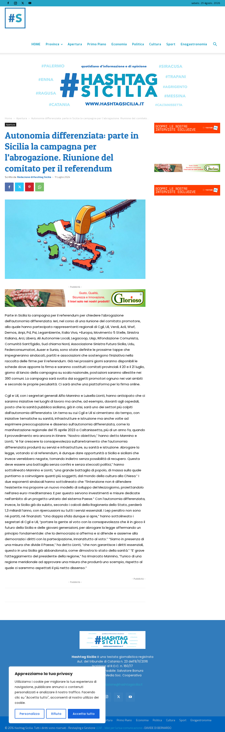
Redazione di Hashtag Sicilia (34, 177)
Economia (119, 44)
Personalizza (30, 714)
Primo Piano (96, 44)
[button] (215, 45)
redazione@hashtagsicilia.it (122, 684)
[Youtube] (30, 3)
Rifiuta (56, 714)
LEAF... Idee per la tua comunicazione (119, 728)
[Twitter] (22, 3)
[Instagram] (15, 3)
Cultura (155, 44)
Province (52, 44)
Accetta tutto (84, 714)
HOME (35, 44)
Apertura (75, 44)
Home (8, 118)
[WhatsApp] (39, 187)
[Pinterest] (29, 187)
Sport (170, 44)
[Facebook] (8, 3)
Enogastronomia (194, 44)
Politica (138, 44)
